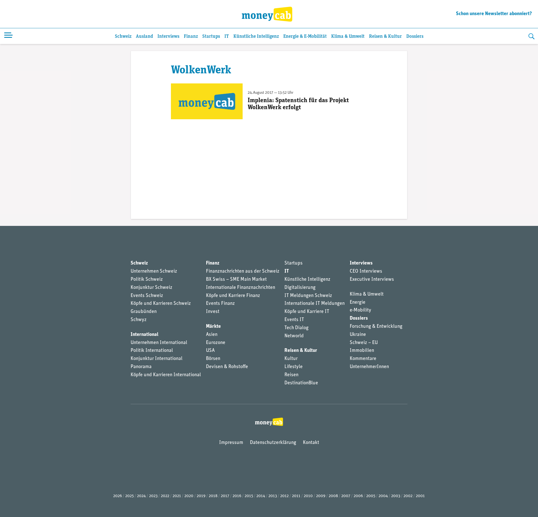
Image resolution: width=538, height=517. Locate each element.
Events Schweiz (147, 295)
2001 (420, 496)
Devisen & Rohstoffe (227, 366)
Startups (211, 36)
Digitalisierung (300, 287)
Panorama (141, 366)
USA (210, 350)
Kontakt (311, 442)
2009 (320, 496)
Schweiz (123, 36)
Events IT (294, 319)
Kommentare (363, 358)
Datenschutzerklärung (273, 442)
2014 (260, 496)
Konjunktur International (156, 358)
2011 (296, 496)
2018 (213, 496)
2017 (225, 496)
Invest (212, 311)
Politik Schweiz (147, 279)
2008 (333, 496)
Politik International (152, 350)
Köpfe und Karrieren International (166, 375)
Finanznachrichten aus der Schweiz (242, 271)
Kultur (291, 358)
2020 (188, 496)
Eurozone (215, 342)
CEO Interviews (366, 271)
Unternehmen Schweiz (154, 271)
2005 (370, 496)
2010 (308, 496)
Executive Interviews (372, 279)
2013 (272, 496)
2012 (284, 496)
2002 (408, 496)
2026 (117, 496)
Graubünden (144, 311)
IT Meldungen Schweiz (308, 295)
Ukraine (358, 334)
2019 (201, 496)
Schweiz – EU (364, 342)
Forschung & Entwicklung (376, 326)
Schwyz (139, 319)
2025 (129, 496)
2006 (358, 496)
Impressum (231, 442)
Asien (211, 334)
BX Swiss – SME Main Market (236, 279)
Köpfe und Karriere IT (306, 311)
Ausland (144, 36)
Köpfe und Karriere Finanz (233, 295)
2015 (249, 496)
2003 (395, 496)
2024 (141, 496)
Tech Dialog (296, 328)
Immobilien (362, 350)
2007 (345, 496)
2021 (177, 496)
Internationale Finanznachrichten (240, 287)
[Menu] (8, 36)
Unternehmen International (159, 342)
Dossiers (414, 36)
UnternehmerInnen (369, 366)
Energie (357, 302)
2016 (237, 496)
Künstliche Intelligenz (256, 36)
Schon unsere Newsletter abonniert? (494, 14)
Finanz (191, 36)
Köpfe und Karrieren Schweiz (161, 303)
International (144, 334)
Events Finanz (220, 303)
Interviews (168, 36)
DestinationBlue (301, 383)
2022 (165, 496)
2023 (153, 496)
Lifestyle (293, 366)
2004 (383, 496)
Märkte (213, 326)
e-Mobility (360, 310)
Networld (294, 336)
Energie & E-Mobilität (305, 36)
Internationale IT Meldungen (314, 303)
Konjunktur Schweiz (151, 287)
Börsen (213, 358)
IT (226, 36)
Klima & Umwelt (348, 36)
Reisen (291, 375)
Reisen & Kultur (385, 36)
